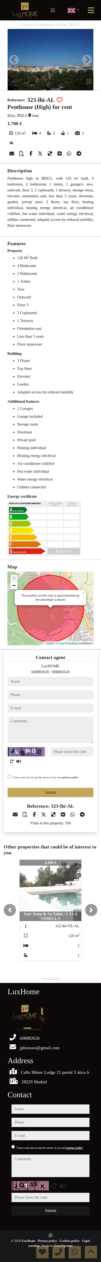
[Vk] (60, 153)
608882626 (40, 672)
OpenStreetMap (68, 643)
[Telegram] (78, 153)
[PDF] (22, 153)
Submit (50, 792)
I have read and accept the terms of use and (45, 777)
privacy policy (70, 777)
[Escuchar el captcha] (18, 761)
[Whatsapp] (53, 10)
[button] (10, 910)
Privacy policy (48, 1241)
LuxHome (29, 1241)
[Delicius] (50, 153)
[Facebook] (31, 153)
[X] (41, 153)
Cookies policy (70, 1241)
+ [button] (14, 578)
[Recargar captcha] (12, 761)
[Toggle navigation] (91, 10)
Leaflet (50, 643)
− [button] (14, 585)
